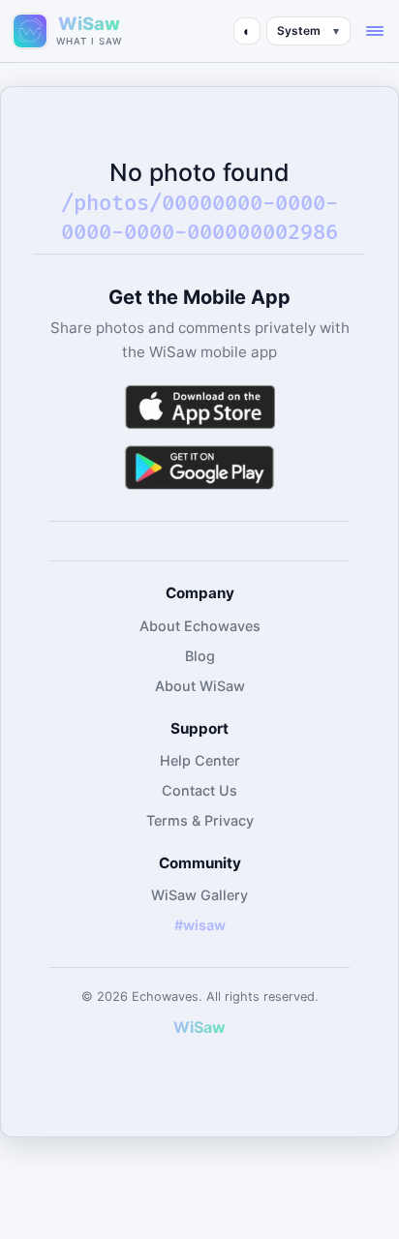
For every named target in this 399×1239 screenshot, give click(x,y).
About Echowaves (200, 626)
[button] (374, 31)
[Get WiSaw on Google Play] (199, 467)
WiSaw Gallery (199, 895)
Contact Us (199, 790)
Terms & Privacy (200, 820)
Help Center (200, 760)
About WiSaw (200, 686)
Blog (200, 656)
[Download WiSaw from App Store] (199, 407)
